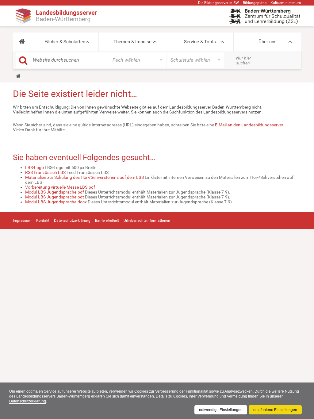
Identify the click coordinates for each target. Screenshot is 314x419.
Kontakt (42, 220)
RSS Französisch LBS (45, 172)
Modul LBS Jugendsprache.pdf (54, 192)
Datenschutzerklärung (27, 401)
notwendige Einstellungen (221, 410)
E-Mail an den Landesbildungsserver (249, 124)
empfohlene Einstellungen (275, 410)
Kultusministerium (285, 3)
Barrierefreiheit (107, 220)
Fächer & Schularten (64, 41)
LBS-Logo (34, 167)
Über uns (267, 41)
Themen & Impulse (132, 41)
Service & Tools (200, 41)
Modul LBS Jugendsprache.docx (56, 201)
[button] (22, 41)
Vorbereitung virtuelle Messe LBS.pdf (60, 187)
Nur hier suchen (243, 60)
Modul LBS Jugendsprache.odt (54, 196)
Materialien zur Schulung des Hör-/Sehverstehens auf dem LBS (84, 177)
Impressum (22, 220)
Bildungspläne (254, 3)
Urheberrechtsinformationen (147, 220)
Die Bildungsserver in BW (218, 3)
